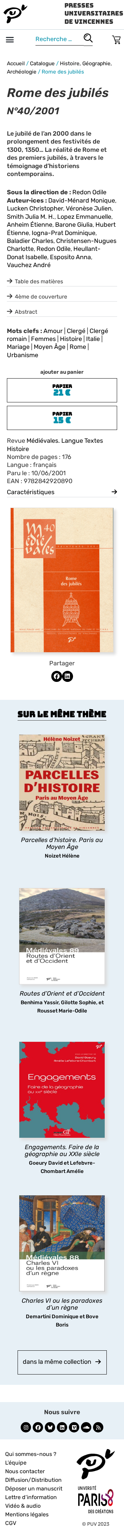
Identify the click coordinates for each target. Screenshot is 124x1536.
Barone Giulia (74, 224)
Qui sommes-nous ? (30, 1454)
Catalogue (42, 63)
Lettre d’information (31, 1497)
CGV (10, 1523)
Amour (53, 331)
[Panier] (116, 38)
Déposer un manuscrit (33, 1488)
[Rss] (98, 1427)
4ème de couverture (41, 296)
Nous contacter (25, 1471)
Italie (93, 339)
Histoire (71, 339)
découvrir (58, 855)
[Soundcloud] (86, 1427)
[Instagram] (26, 1427)
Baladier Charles (30, 241)
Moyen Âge (49, 347)
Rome (78, 347)
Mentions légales (27, 1514)
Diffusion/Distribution (33, 1480)
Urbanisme (22, 355)
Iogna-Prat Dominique (63, 233)
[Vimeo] (74, 1427)
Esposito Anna (70, 257)
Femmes (43, 339)
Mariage (18, 347)
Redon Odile (89, 192)
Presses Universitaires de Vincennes (93, 13)
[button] (10, 39)
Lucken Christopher (35, 208)
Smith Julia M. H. (30, 217)
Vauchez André (29, 265)
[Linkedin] (62, 1427)
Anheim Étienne (29, 224)
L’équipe (16, 1462)
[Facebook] (38, 1427)
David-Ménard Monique (81, 200)
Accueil (16, 63)
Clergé (76, 331)
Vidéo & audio (23, 1506)
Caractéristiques (30, 492)
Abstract (26, 312)
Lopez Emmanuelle (84, 217)
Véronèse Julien (89, 208)
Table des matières (39, 281)
